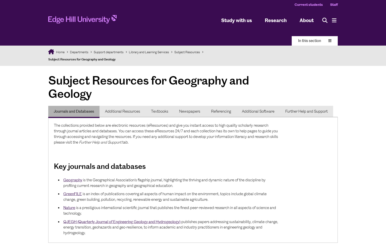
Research (276, 20)
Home (60, 52)
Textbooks (159, 111)
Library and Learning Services (149, 52)
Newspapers (189, 111)
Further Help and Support (306, 111)
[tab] (74, 111)
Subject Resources (187, 52)
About (307, 20)
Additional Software (258, 111)
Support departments (108, 52)
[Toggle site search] (325, 20)
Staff (334, 5)
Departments (79, 52)
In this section (309, 40)
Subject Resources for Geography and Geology (82, 59)
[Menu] (334, 20)
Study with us (236, 20)
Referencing (221, 111)
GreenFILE (72, 194)
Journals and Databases (74, 111)
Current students (309, 5)
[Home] (82, 20)
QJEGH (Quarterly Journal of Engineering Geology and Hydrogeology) (122, 221)
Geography (72, 180)
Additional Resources (122, 111)
